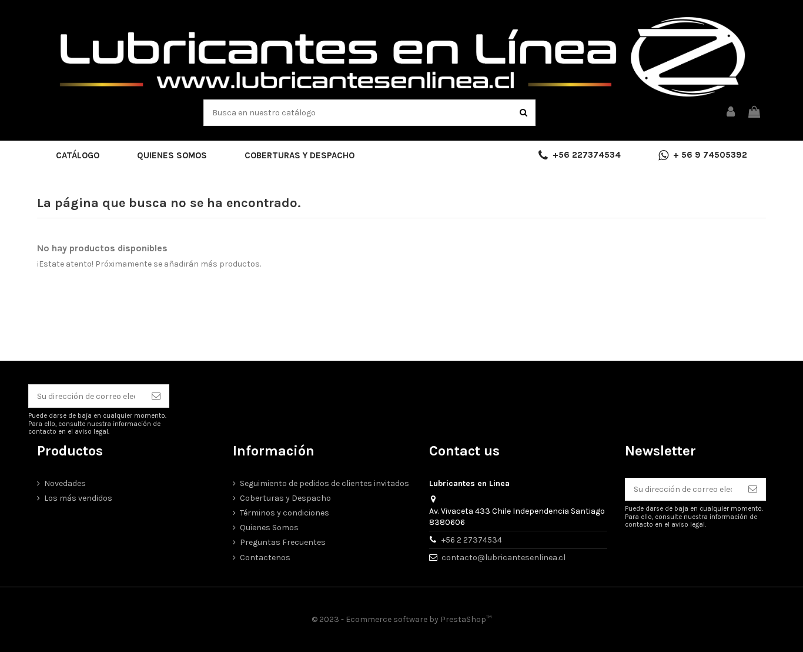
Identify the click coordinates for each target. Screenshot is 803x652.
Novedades (65, 483)
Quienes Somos (269, 528)
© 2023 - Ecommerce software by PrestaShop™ (401, 619)
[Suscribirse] (156, 396)
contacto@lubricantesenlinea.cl (503, 558)
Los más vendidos (78, 498)
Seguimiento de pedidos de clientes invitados (324, 483)
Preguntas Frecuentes (283, 542)
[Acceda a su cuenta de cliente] (731, 112)
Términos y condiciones (284, 513)
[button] (77, 155)
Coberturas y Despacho (285, 498)
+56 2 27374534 (471, 540)
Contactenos (265, 558)
